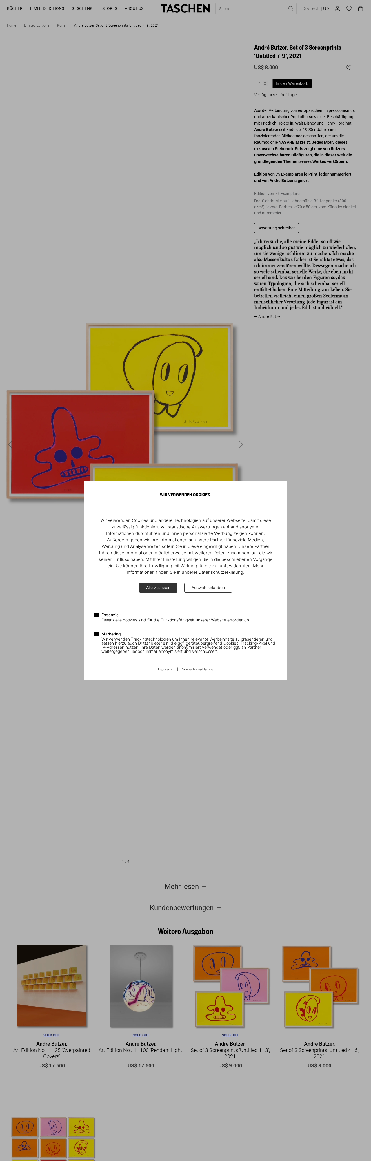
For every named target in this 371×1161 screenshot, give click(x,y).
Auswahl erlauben (208, 587)
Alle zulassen (158, 587)
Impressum (166, 669)
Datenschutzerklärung (197, 669)
